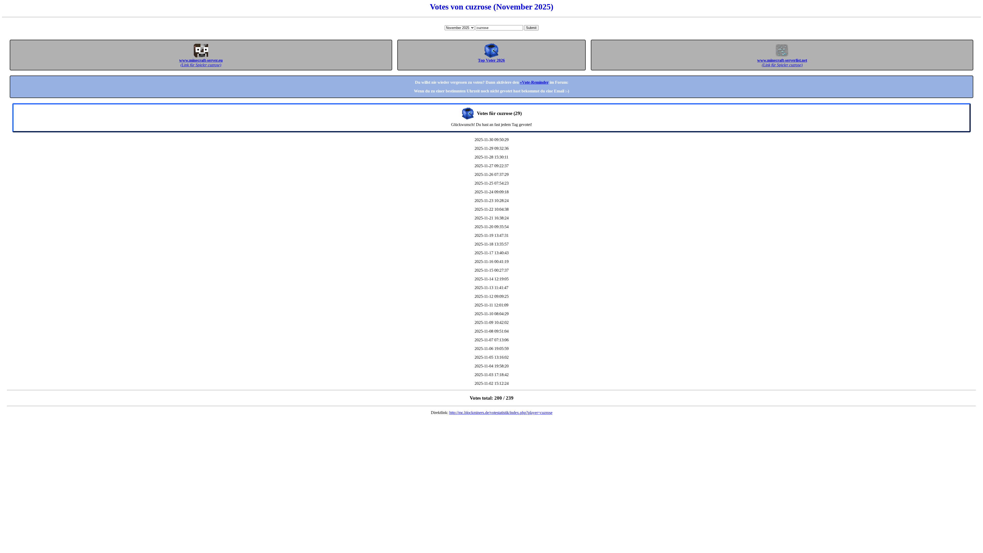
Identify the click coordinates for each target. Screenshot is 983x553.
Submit (531, 28)
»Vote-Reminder (534, 82)
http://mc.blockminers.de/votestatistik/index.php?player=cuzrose (500, 412)
